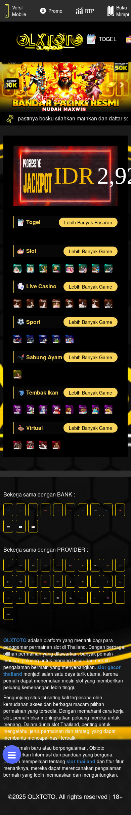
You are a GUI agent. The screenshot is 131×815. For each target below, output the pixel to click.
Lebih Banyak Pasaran (88, 222)
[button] (10, 84)
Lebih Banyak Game (90, 251)
